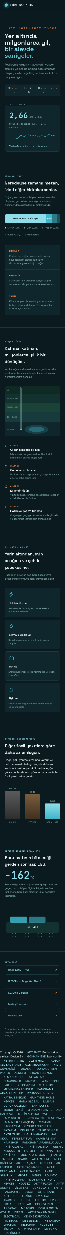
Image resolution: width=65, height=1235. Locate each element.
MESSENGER (31, 1220)
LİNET (61, 1150)
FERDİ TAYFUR (22, 1138)
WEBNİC (57, 1146)
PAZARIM (10, 1130)
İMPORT (22, 1175)
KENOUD (46, 1163)
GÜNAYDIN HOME (42, 1097)
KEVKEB (9, 1101)
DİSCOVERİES (44, 1204)
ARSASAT (10, 1208)
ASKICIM (20, 1073)
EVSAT (29, 1191)
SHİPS (58, 1187)
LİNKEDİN (10, 1224)
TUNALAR (25, 1068)
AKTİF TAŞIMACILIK (29, 1167)
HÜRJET (30, 1150)
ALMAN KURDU (14, 1077)
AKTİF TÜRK (12, 1134)
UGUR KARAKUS (35, 1134)
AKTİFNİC (10, 1155)
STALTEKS (46, 1085)
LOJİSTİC (51, 1175)
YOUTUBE (46, 1224)
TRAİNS (27, 1196)
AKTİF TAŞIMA (26, 1163)
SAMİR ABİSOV (46, 1138)
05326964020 (35, 1118)
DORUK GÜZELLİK (15, 1105)
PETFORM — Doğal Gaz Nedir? (32, 981)
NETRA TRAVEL (14, 1060)
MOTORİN (27, 1208)
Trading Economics (32, 1004)
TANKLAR (24, 1204)
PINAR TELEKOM (41, 1073)
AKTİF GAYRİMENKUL (42, 1212)
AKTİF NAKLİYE (30, 1171)
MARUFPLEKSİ (13, 1109)
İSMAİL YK (27, 1130)
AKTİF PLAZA (43, 1183)
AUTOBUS (10, 1196)
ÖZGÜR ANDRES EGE (38, 1126)
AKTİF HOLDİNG (14, 1179)
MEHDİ (36, 1175)
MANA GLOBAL (28, 1101)
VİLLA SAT (21, 1187)
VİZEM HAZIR (37, 1060)
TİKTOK (9, 1228)
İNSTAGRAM (52, 1220)
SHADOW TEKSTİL (39, 1109)
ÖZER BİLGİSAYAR (37, 1064)
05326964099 (13, 1118)
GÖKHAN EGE (36, 1056)
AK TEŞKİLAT (41, 1159)
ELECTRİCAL (12, 1216)
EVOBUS (56, 1200)
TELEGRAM (28, 1224)
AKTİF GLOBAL (13, 1146)
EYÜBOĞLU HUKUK (40, 1093)
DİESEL (19, 1212)
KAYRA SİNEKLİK (15, 1097)
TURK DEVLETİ (48, 1130)
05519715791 (56, 1118)
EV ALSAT (43, 1196)
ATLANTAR (36, 1077)
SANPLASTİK (40, 1105)
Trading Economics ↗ (19, 146)
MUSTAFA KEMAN (32, 1155)
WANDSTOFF (51, 1081)
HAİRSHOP (11, 1142)
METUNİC (50, 1228)
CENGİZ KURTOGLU (37, 1216)
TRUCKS (40, 1200)
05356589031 (12, 1122)
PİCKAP (9, 1204)
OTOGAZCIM (26, 1085)
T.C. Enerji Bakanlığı (32, 992)
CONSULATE (41, 1187)
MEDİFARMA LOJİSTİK (18, 1089)
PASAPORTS (12, 1191)
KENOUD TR (12, 1150)
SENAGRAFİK (12, 1081)
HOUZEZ (24, 1183)
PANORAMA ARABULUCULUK (42, 1142)
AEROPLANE (46, 1191)
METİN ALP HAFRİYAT (33, 1114)
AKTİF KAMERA (38, 1146)
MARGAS (31, 1081)
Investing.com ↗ (41, 146)
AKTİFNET (34, 1052)
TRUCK (25, 1200)
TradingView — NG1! (32, 970)
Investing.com (32, 1015)
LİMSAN (48, 1101)
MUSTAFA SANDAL (42, 1179)
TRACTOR (10, 1200)
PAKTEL (9, 1085)
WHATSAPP (32, 1228)
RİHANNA (46, 1150)
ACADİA (22, 1159)
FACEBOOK (11, 1220)
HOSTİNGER (12, 1233)
